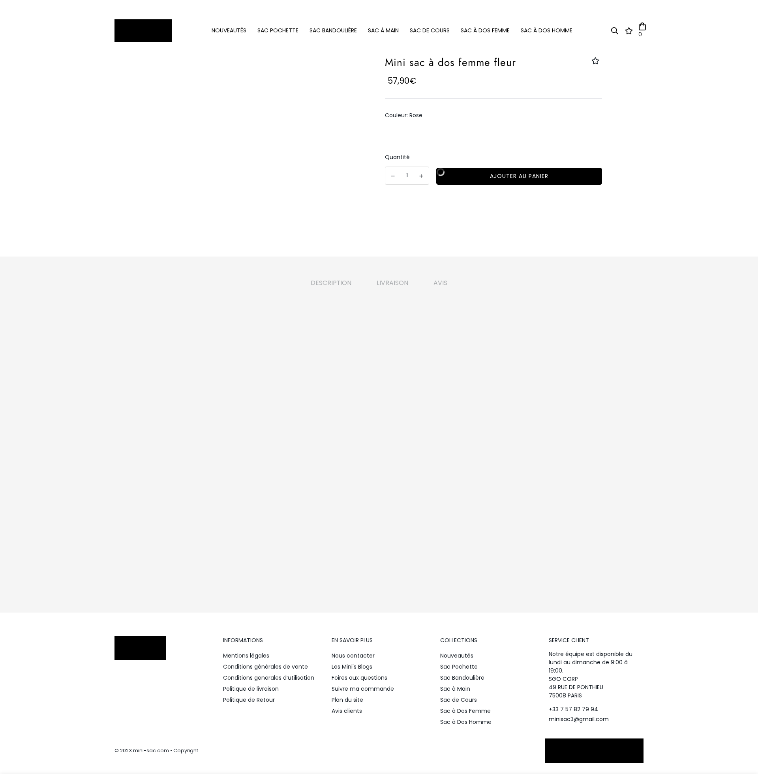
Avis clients (347, 711)
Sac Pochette (277, 30)
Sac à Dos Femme (485, 30)
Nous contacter (353, 656)
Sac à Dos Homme (546, 30)
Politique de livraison (251, 689)
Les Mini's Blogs (352, 667)
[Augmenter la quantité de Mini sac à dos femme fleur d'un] (421, 176)
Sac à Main (383, 30)
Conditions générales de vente (265, 667)
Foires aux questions (359, 678)
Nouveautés (229, 30)
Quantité (397, 157)
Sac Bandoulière (333, 30)
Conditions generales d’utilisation (268, 678)
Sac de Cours (430, 30)
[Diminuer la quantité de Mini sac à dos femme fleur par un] (392, 176)
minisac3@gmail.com (579, 719)
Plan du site (347, 700)
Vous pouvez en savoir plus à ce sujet (351, 519)
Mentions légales (246, 656)
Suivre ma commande (363, 689)
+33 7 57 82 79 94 (573, 709)
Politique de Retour (249, 700)
